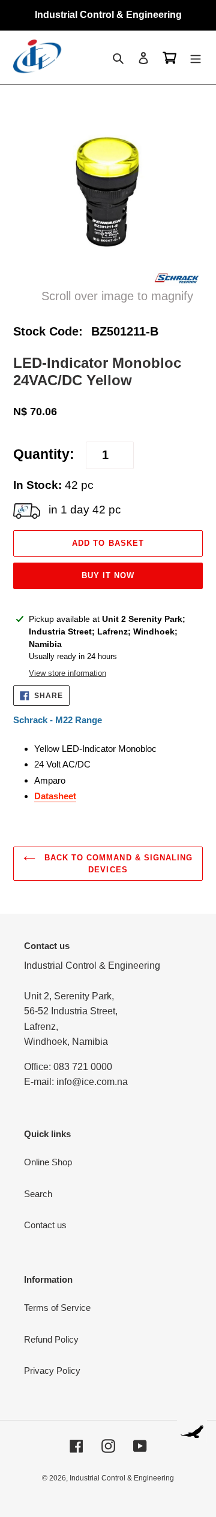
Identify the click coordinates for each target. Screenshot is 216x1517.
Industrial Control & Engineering (122, 1478)
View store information (67, 673)
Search (38, 1194)
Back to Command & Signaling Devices (117, 863)
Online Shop (48, 1162)
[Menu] (195, 58)
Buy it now (108, 575)
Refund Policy (51, 1339)
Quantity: (43, 454)
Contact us (45, 1225)
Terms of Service (57, 1308)
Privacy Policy (52, 1370)
